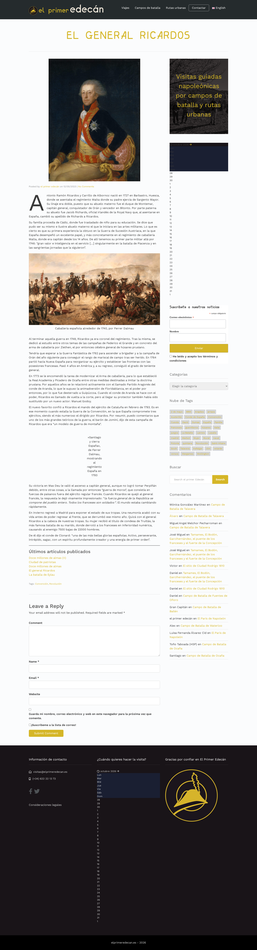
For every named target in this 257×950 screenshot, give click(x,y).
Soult (174, 448)
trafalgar (197, 448)
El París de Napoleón (212, 618)
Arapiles (199, 411)
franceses (176, 427)
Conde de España (195, 417)
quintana (187, 443)
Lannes (201, 432)
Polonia (175, 443)
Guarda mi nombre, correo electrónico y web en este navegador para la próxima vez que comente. (90, 716)
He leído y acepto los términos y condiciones (194, 358)
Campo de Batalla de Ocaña (205, 655)
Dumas (195, 422)
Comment (35, 623)
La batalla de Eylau (42, 574)
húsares (206, 427)
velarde (218, 448)
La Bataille (187, 432)
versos (174, 453)
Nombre (174, 331)
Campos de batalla (147, 7)
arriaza (211, 411)
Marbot (186, 438)
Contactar (199, 7)
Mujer (197, 438)
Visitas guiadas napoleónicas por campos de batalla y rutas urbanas (199, 95)
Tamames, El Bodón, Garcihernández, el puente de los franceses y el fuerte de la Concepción (196, 539)
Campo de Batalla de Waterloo (201, 625)
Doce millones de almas (45, 566)
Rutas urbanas (176, 7)
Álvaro (174, 516)
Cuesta (175, 422)
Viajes (125, 7)
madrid (175, 438)
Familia (218, 422)
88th (188, 411)
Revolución (55, 583)
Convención (41, 583)
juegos (174, 432)
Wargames (187, 453)
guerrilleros (191, 427)
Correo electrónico (182, 317)
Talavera (185, 448)
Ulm (208, 448)
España (207, 422)
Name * (34, 661)
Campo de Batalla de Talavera (203, 516)
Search (220, 479)
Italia (216, 427)
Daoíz (185, 422)
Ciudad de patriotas (42, 562)
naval (216, 438)
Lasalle (212, 432)
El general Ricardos (42, 570)
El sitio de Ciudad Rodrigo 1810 (203, 565)
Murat (206, 438)
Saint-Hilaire (218, 443)
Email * (34, 678)
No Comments (86, 186)
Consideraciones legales (45, 805)
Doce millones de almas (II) (47, 558)
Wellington (203, 453)
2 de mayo (177, 411)
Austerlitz (176, 417)
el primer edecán (50, 186)
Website (34, 694)
